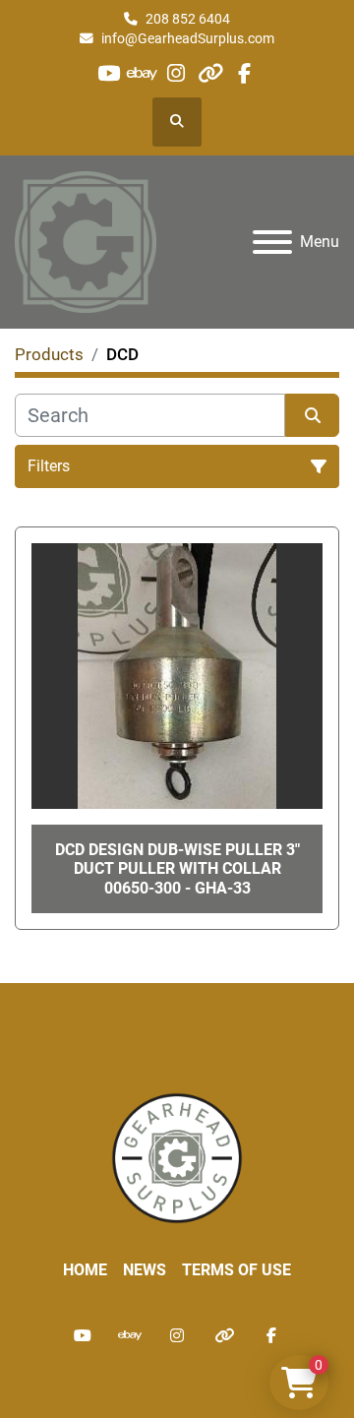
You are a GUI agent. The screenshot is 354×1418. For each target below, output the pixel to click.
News (144, 1270)
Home (85, 1270)
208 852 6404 (188, 19)
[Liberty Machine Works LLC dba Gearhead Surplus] (177, 1156)
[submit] (312, 415)
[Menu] (272, 242)
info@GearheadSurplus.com (187, 38)
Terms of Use (236, 1270)
